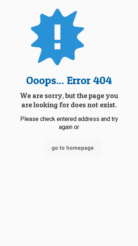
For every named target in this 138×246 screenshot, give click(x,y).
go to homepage (73, 148)
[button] (120, 217)
